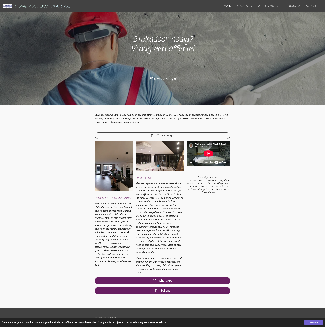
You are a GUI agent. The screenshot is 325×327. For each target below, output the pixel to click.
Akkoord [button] (314, 322)
